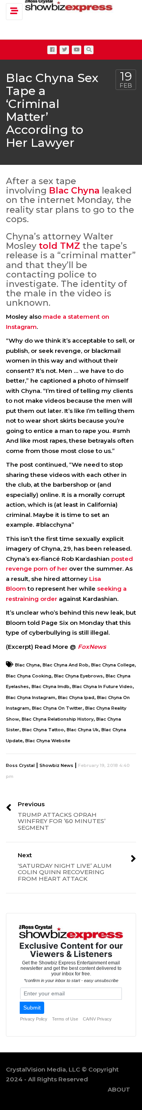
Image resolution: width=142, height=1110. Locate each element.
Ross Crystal (20, 765)
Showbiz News (56, 765)
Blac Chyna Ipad (76, 697)
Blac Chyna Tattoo (43, 729)
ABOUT (119, 1089)
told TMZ (59, 246)
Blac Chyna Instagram (30, 697)
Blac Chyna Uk (83, 729)
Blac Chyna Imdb (50, 686)
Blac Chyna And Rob (65, 665)
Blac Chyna (74, 190)
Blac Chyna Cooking (28, 676)
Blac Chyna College (113, 665)
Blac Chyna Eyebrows (78, 676)
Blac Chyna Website (47, 740)
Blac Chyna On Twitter (57, 708)
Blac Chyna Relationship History (57, 719)
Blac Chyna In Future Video (102, 686)
